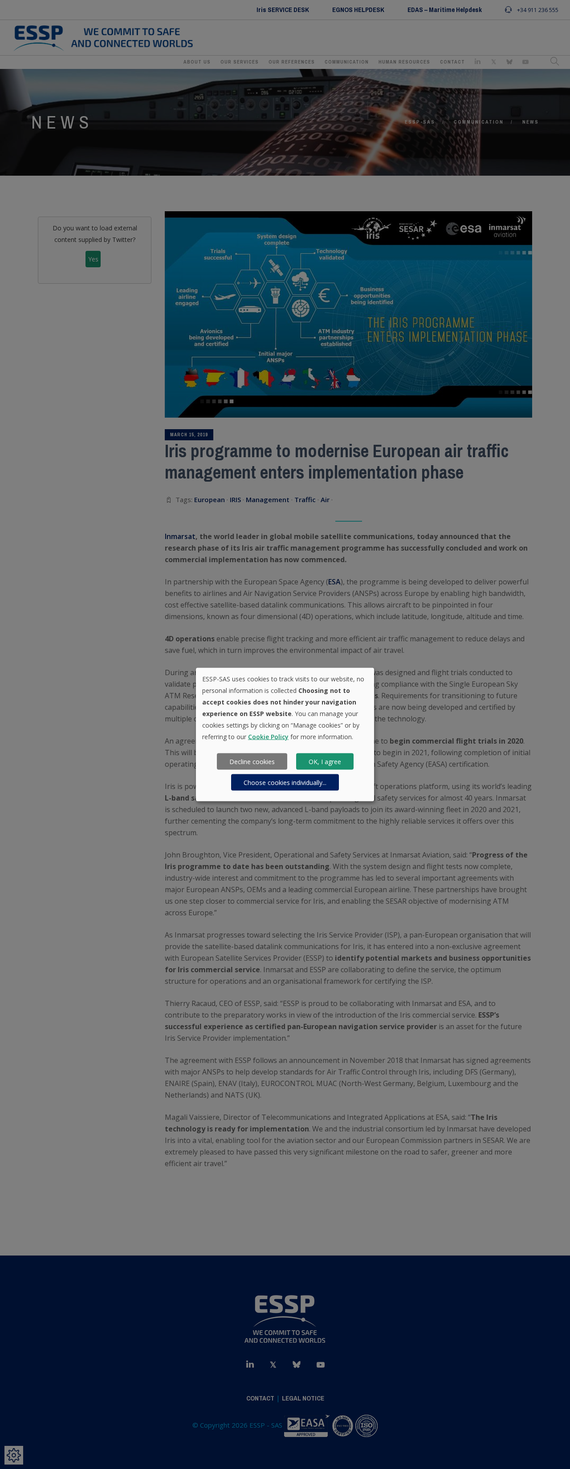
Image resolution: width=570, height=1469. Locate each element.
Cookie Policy (268, 736)
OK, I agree (325, 761)
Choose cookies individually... (285, 782)
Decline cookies (252, 761)
